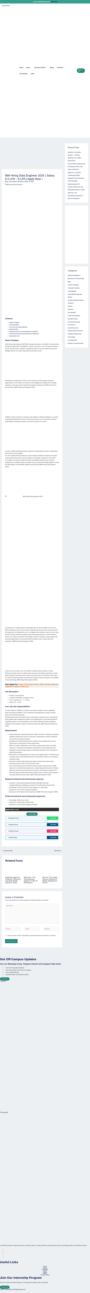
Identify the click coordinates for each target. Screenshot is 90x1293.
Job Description (14, 325)
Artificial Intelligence (74, 275)
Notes (28, 67)
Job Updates (23, 73)
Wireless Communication (75, 343)
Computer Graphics (74, 288)
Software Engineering (74, 334)
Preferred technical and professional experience (24, 333)
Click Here (54, 1)
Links (32, 73)
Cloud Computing (73, 285)
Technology (71, 337)
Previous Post (7, 850)
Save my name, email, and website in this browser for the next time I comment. (31, 1050)
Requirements (13, 329)
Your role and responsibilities (18, 327)
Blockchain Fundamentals (76, 278)
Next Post (58, 850)
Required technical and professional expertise (23, 331)
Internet (70, 306)
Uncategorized (72, 340)
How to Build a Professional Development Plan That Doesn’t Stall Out (76, 166)
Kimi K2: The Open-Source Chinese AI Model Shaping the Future (38, 998)
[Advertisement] (32, 156)
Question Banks (73, 319)
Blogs (52, 67)
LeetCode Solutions (74, 315)
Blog (6, 181)
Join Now (53, 818)
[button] (81, 70)
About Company (14, 322)
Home (21, 67)
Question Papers (40, 67)
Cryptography (72, 291)
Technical (60, 67)
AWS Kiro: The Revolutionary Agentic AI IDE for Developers (10, 900)
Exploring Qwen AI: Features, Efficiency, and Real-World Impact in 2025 (6, 907)
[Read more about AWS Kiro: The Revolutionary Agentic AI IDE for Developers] (10, 865)
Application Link (14, 336)
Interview (70, 309)
